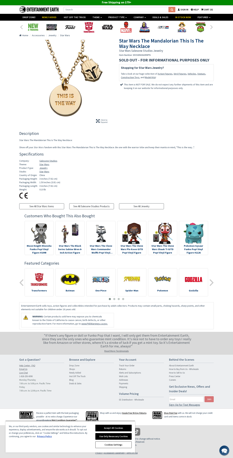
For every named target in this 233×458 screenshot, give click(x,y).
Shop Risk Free (170, 413)
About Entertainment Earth (181, 365)
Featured (203, 17)
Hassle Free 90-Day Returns (134, 413)
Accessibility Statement (114, 453)
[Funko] (70, 27)
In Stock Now (183, 17)
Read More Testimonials (116, 351)
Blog (71, 379)
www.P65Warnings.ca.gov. (94, 323)
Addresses (123, 379)
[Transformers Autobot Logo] (88, 27)
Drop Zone (74, 365)
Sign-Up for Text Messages (184, 404)
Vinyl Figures (180, 73)
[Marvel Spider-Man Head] (126, 27)
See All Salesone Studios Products (91, 206)
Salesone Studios (48, 160)
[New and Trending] (33, 27)
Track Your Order (126, 365)
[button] (224, 450)
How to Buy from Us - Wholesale (184, 369)
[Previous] (21, 27)
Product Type (116, 17)
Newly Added (49, 17)
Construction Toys (130, 77)
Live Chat (23, 372)
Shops (72, 369)
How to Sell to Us (177, 372)
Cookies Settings (113, 444)
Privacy (98, 453)
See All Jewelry (141, 206)
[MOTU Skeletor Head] (144, 27)
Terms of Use (132, 453)
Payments (123, 383)
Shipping (123, 387)
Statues (201, 73)
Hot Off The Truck (75, 17)
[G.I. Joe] (163, 27)
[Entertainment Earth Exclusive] (51, 27)
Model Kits (150, 77)
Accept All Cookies (113, 428)
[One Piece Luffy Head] (181, 27)
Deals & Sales (160, 17)
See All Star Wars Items (42, 206)
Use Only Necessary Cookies (113, 436)
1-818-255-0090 (26, 376)
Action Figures (165, 73)
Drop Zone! (29, 17)
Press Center (174, 376)
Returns (122, 369)
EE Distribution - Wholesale (131, 399)
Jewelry (43, 168)
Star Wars (44, 164)
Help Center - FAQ (27, 365)
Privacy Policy (44, 436)
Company (139, 17)
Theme (96, 17)
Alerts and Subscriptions (130, 372)
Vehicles (192, 73)
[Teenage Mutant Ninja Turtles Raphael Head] (200, 27)
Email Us (23, 369)
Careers (172, 379)
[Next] (212, 27)
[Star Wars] (107, 27)
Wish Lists (123, 376)
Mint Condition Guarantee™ (64, 420)
